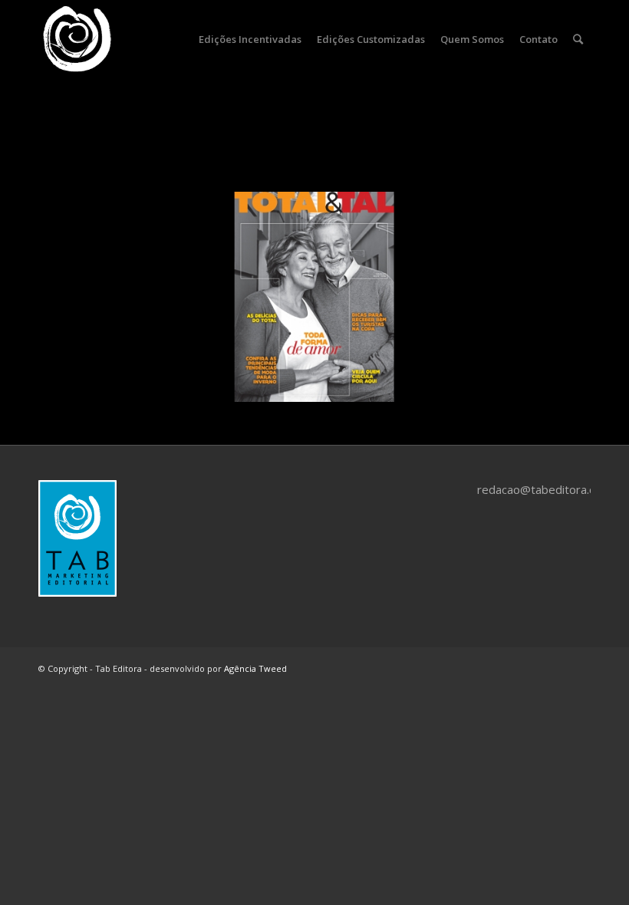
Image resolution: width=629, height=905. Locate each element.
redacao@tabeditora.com (544, 489)
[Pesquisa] (578, 39)
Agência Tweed (255, 668)
